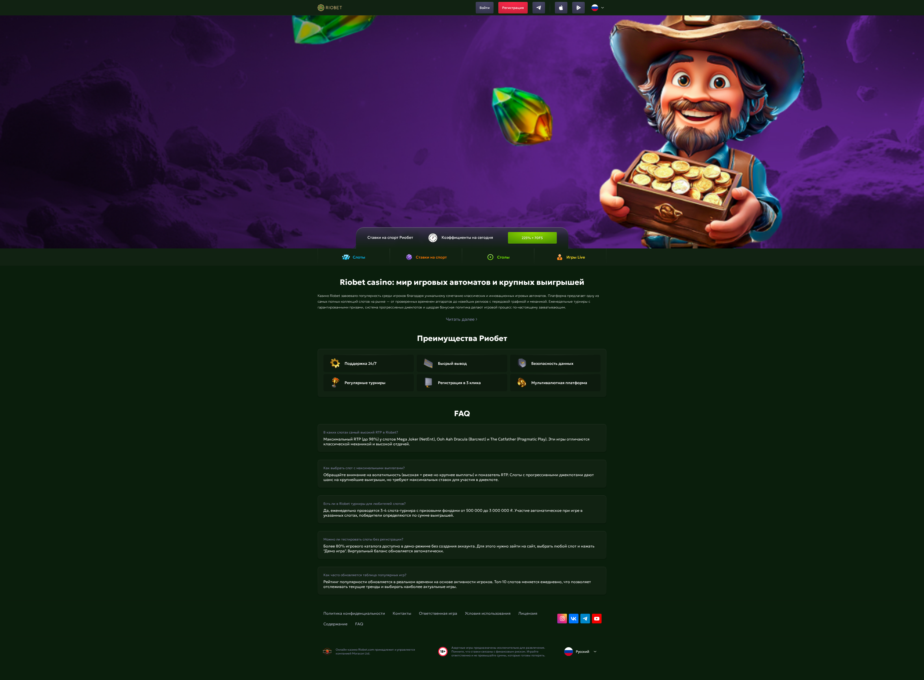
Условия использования (488, 613)
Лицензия (527, 613)
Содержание (335, 623)
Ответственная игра (438, 613)
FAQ (359, 623)
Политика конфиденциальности (354, 613)
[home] (330, 7)
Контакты (402, 613)
